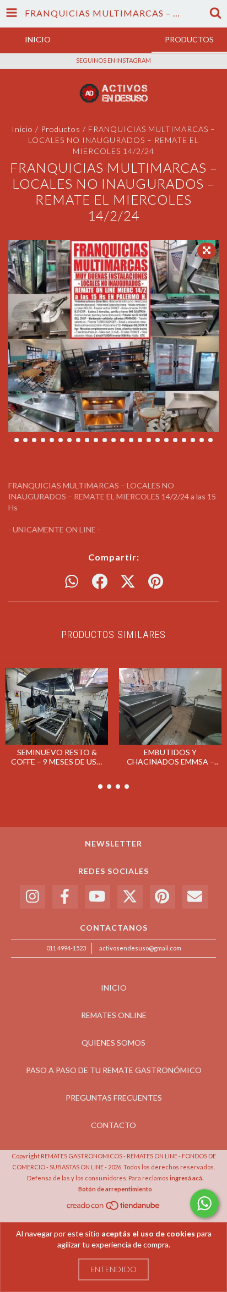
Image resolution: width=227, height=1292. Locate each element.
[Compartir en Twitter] (128, 582)
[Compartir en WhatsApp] (71, 582)
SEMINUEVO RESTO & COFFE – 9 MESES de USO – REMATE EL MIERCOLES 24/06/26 (57, 756)
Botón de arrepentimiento (115, 1188)
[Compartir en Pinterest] (155, 582)
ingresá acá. (186, 1177)
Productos (60, 129)
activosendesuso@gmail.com (140, 948)
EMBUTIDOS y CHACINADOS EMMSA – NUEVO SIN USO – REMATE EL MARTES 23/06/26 (170, 756)
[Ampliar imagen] (206, 251)
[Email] (195, 897)
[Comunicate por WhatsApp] (204, 1203)
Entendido (113, 1269)
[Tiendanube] (114, 1208)
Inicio (22, 129)
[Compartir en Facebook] (99, 582)
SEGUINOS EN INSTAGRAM (113, 60)
